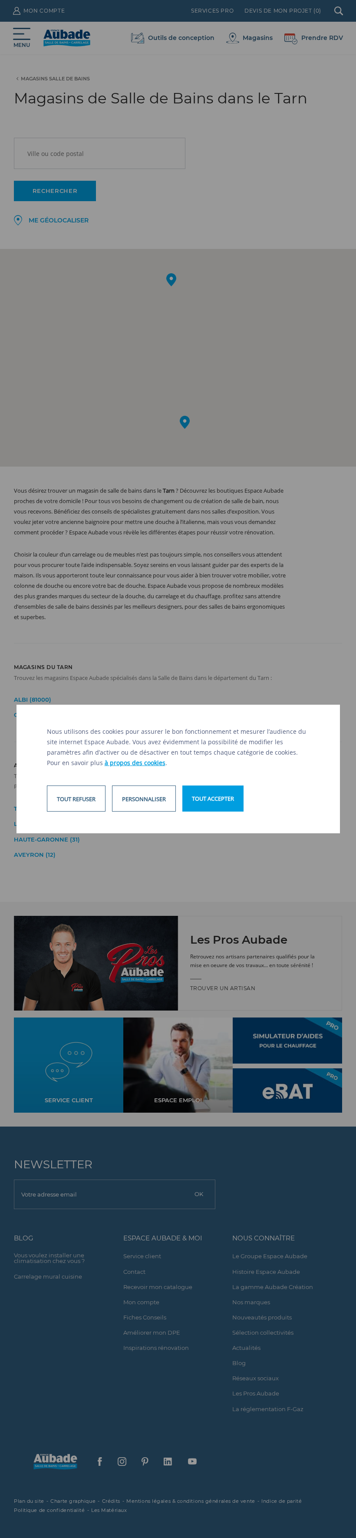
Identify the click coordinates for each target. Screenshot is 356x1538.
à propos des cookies (135, 763)
